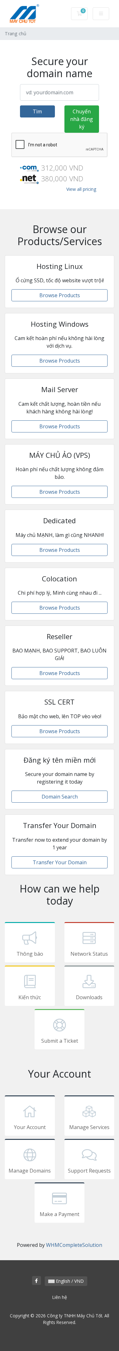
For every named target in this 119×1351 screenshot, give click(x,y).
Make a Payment (59, 1214)
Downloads (89, 997)
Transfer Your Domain (60, 862)
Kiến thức (29, 997)
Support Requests (89, 1170)
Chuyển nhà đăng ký (81, 119)
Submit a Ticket (59, 1040)
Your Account (30, 1127)
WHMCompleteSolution (74, 1244)
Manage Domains (30, 1170)
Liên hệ (59, 1297)
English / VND (69, 1281)
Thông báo (30, 953)
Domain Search (60, 796)
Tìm (37, 111)
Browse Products (59, 295)
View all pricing (81, 189)
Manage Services (89, 1127)
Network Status (89, 953)
